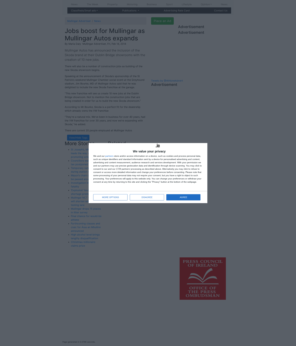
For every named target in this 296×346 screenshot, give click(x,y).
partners (109, 156)
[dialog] (148, 173)
